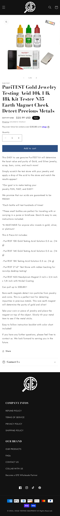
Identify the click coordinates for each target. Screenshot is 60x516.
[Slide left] (24, 78)
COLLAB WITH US (14, 468)
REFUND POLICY (13, 410)
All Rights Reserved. (45, 511)
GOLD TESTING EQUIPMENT (25, 511)
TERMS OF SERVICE (15, 417)
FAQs (8, 455)
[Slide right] (36, 78)
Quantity (5, 132)
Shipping (5, 122)
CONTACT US (12, 462)
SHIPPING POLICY (14, 430)
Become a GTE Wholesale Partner (22, 475)
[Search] (50, 7)
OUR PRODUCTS (13, 449)
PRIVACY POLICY (14, 423)
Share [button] (8, 351)
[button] (3, 7)
